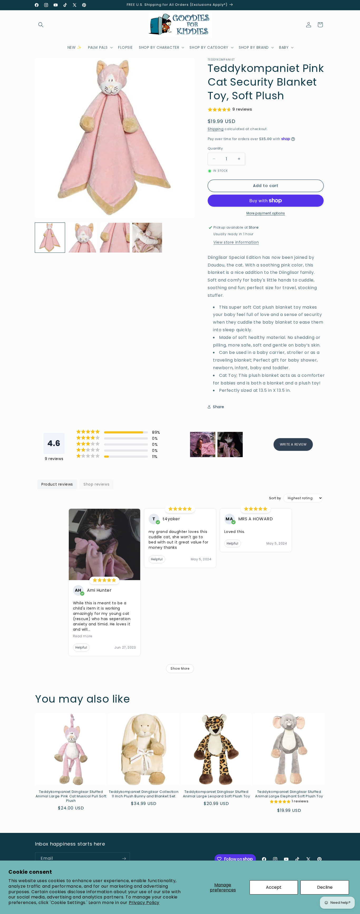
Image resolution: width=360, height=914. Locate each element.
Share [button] (218, 406)
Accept (273, 887)
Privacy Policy (144, 903)
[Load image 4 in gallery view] (147, 238)
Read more (82, 636)
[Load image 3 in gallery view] (115, 238)
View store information (236, 242)
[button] (41, 25)
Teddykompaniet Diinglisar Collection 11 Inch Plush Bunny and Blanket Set (144, 794)
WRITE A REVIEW (293, 444)
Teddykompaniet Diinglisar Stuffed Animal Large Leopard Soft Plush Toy (216, 794)
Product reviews (57, 484)
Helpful (81, 647)
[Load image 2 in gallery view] (82, 238)
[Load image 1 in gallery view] (50, 238)
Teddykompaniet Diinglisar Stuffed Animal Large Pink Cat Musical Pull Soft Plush (71, 796)
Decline (325, 887)
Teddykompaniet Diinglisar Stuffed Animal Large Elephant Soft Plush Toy (289, 794)
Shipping (216, 129)
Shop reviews (96, 484)
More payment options (265, 213)
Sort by (275, 498)
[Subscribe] (124, 858)
